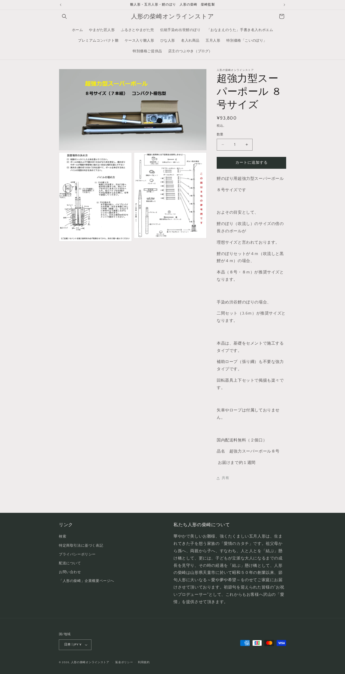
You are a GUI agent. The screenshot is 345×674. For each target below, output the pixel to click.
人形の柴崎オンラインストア (90, 662)
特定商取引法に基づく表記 (81, 546)
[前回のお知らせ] (60, 5)
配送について (70, 563)
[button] (64, 16)
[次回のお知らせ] (284, 5)
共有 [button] (225, 478)
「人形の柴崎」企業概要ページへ (86, 581)
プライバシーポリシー (77, 554)
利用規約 (144, 662)
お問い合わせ (70, 572)
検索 (62, 537)
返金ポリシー (124, 662)
